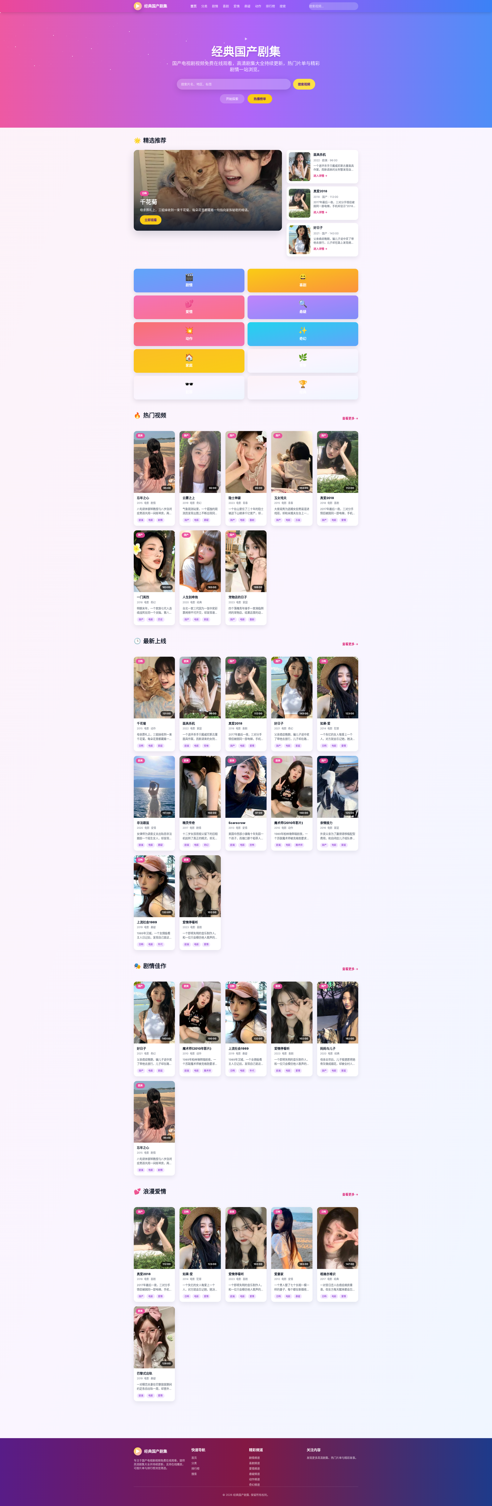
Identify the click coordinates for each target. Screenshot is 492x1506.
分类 (204, 6)
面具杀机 (189, 723)
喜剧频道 (254, 1463)
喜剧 (226, 6)
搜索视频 (304, 84)
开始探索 (232, 99)
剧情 (215, 6)
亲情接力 (326, 823)
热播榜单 (260, 99)
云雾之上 (189, 498)
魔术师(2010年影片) (288, 823)
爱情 (237, 6)
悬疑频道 (254, 1473)
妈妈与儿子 (328, 1048)
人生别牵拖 (190, 597)
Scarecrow (237, 823)
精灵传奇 (189, 823)
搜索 (283, 6)
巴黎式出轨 (144, 1373)
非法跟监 (143, 823)
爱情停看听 (190, 922)
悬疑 (247, 6)
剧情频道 (254, 1457)
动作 (258, 6)
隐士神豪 (235, 498)
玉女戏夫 (280, 498)
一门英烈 (143, 597)
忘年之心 (143, 498)
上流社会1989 (147, 922)
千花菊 (141, 723)
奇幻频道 (254, 1484)
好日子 (278, 723)
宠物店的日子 (238, 597)
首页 (193, 6)
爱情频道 (254, 1468)
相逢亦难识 (328, 1274)
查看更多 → (350, 418)
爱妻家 (278, 1274)
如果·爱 (325, 723)
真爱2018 (327, 498)
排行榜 (270, 6)
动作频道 (254, 1479)
